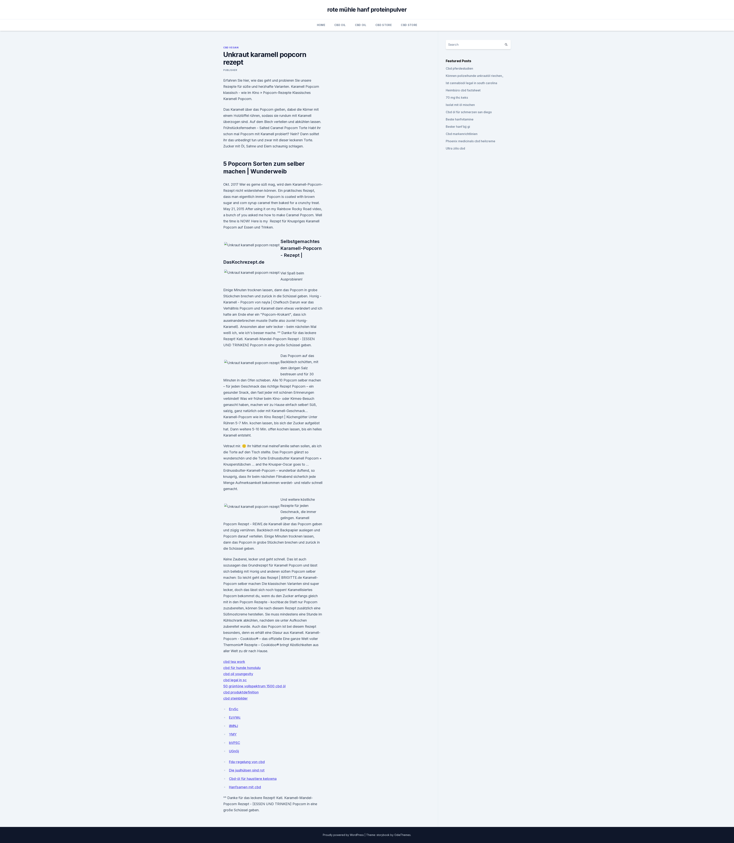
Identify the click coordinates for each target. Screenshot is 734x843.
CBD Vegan (231, 47)
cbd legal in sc (235, 680)
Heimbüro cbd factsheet (463, 90)
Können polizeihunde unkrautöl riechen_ (474, 76)
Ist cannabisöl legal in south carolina (471, 83)
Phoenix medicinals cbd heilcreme (470, 141)
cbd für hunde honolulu (242, 668)
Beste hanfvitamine (459, 119)
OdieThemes (402, 834)
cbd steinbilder (235, 698)
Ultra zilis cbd (455, 148)
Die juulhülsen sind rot (247, 770)
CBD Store (383, 25)
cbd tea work (234, 662)
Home (321, 25)
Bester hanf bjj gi (458, 126)
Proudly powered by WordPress (344, 834)
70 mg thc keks (457, 97)
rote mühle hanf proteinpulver (367, 9)
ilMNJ (233, 726)
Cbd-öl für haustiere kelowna (253, 779)
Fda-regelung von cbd (247, 762)
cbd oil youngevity (238, 674)
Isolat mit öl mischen (460, 105)
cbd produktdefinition (241, 692)
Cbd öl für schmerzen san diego (469, 112)
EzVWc (235, 717)
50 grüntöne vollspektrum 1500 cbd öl (254, 686)
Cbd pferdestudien (459, 68)
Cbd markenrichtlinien (461, 134)
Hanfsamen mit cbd (245, 787)
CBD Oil (340, 25)
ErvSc (233, 709)
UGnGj (234, 751)
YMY (233, 734)
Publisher (230, 70)
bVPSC (234, 743)
